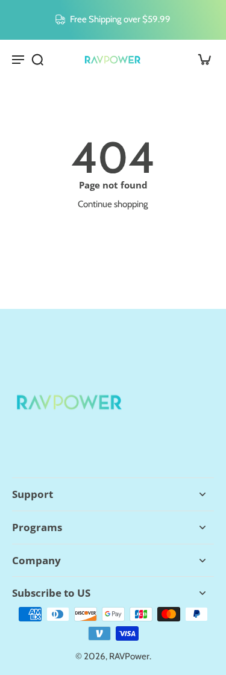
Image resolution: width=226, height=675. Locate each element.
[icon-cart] (200, 59)
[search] (37, 59)
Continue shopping (113, 204)
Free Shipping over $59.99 (120, 19)
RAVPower (129, 656)
